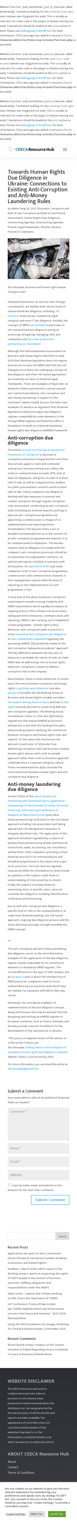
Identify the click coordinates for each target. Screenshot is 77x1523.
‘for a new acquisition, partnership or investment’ (31, 341)
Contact (13, 1467)
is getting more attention (32, 688)
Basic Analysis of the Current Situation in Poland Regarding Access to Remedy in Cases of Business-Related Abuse (38, 1349)
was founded (37, 325)
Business (43, 208)
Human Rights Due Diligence (42, 218)
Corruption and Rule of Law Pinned (44, 213)
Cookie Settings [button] (16, 1514)
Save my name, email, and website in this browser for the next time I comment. (35, 1187)
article (12, 693)
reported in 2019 (38, 566)
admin (15, 208)
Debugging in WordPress (36, 31)
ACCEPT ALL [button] (57, 1514)
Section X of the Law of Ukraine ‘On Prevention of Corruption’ (36, 452)
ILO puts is (17, 977)
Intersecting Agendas (21, 222)
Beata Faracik (16, 1345)
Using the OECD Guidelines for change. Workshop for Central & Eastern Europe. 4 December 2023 (38, 1326)
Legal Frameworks (28, 227)
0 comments (26, 232)
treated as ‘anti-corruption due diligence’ (40, 634)
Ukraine (45, 227)
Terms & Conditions (21, 1472)
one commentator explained (28, 639)
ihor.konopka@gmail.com (23, 1068)
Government (15, 218)
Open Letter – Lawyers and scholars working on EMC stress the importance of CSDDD (35, 1296)
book (20, 693)
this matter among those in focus (28, 702)
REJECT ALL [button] (37, 1514)
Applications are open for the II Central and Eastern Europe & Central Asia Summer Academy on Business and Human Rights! (37, 1258)
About (12, 1461)
